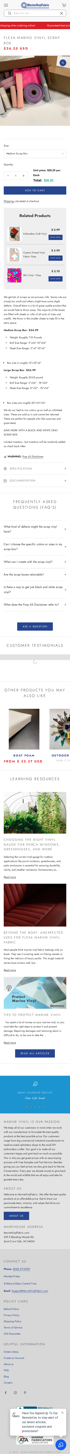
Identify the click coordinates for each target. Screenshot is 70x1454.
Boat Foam (24, 755)
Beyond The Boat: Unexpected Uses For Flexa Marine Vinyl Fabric (33, 937)
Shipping (9, 201)
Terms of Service (13, 1327)
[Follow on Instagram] (15, 1393)
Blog (6, 1376)
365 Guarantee (12, 1333)
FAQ (6, 1370)
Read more (10, 877)
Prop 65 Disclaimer (32, 456)
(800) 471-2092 (21, 1269)
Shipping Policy (12, 1321)
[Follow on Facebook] (5, 1393)
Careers (8, 1382)
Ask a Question (35, 626)
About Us (16, 1216)
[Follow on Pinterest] (25, 1393)
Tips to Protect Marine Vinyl (32, 1015)
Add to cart (35, 190)
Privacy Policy (11, 1315)
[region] (35, 1091)
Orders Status (11, 1352)
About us (8, 1364)
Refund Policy (11, 1309)
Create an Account (14, 1358)
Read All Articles (35, 1053)
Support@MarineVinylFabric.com (30, 1291)
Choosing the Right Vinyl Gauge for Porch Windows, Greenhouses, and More (32, 844)
